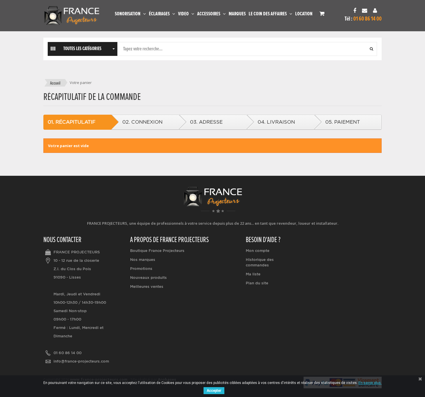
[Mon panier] (322, 13)
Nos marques (142, 259)
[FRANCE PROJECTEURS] (71, 15)
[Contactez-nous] (366, 11)
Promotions (141, 268)
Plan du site (257, 283)
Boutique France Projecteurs (157, 250)
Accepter (214, 391)
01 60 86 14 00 (67, 353)
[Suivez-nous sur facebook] (356, 11)
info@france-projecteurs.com (81, 361)
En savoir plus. (370, 383)
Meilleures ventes (146, 286)
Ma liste (253, 274)
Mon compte (257, 250)
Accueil (55, 83)
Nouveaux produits (148, 277)
